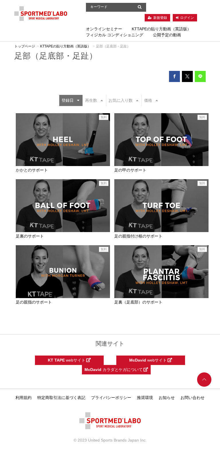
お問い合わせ (192, 397)
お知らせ (167, 397)
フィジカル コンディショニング (114, 35)
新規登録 (160, 18)
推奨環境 (145, 397)
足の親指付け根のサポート (138, 236)
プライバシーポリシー (111, 397)
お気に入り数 (121, 100)
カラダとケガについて (114, 369)
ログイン (187, 18)
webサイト (67, 360)
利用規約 (23, 397)
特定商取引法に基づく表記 (61, 397)
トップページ (24, 46)
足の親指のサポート (34, 302)
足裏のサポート (30, 236)
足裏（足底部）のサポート (138, 302)
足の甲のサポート (130, 170)
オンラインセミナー (104, 29)
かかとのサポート (32, 170)
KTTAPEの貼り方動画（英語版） (161, 29)
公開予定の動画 (167, 35)
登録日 (68, 100)
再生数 (91, 100)
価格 (148, 100)
